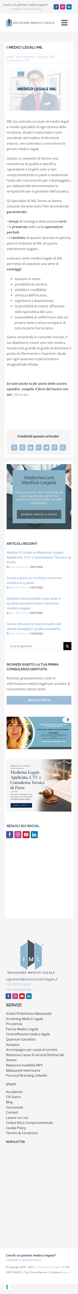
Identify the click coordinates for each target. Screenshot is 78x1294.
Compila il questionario (25, 9)
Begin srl (66, 1272)
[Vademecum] (39, 465)
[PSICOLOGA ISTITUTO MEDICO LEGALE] (39, 718)
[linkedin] (69, 6)
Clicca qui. (21, 394)
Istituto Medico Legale (48, 1267)
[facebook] (56, 6)
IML (12, 57)
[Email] (54, 448)
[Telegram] (46, 448)
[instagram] (62, 6)
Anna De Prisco (18, 567)
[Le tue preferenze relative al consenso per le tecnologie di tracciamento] (7, 1287)
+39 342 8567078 (18, 989)
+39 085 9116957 (18, 984)
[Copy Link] (62, 448)
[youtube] (26, 834)
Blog (51, 57)
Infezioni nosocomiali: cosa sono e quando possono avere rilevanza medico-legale (34, 603)
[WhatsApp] (38, 448)
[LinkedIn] (30, 448)
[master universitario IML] (39, 761)
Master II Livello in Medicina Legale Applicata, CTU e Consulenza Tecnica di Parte (39, 557)
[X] (22, 448)
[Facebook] (14, 448)
